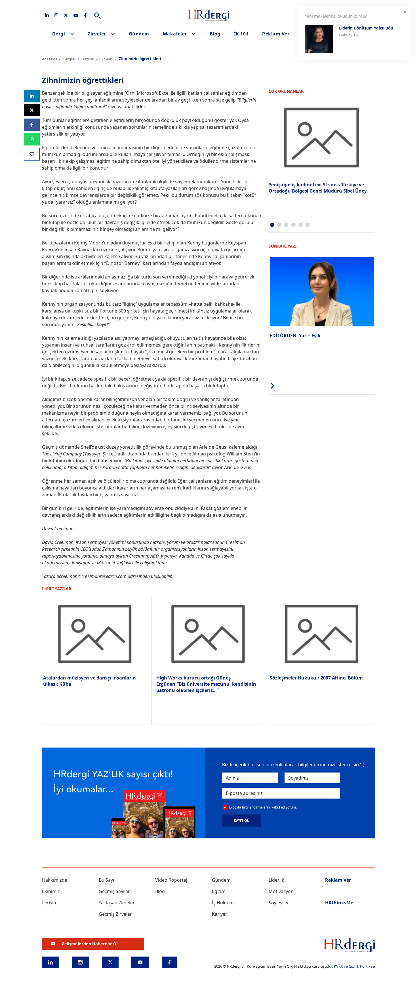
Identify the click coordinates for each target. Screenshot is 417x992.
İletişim (50, 903)
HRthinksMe (339, 903)
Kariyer (219, 914)
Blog (215, 34)
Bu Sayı (106, 880)
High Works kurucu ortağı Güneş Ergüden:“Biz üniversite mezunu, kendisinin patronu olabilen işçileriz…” (206, 684)
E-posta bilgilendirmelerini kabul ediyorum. (263, 807)
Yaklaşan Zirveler (117, 903)
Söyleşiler (279, 903)
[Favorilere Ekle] (32, 154)
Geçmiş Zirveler (115, 914)
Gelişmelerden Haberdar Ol (89, 943)
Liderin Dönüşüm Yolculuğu (366, 28)
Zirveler (97, 34)
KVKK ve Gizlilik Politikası (354, 966)
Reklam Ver (275, 34)
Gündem (139, 34)
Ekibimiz (51, 891)
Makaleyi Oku (349, 35)
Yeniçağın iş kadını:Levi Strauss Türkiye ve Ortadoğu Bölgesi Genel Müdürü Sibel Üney (318, 187)
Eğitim (219, 891)
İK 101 (241, 34)
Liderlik (276, 880)
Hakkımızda (54, 880)
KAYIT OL (241, 820)
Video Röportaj (171, 880)
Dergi (58, 34)
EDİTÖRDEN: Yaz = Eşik (295, 335)
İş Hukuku (223, 903)
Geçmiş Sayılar (114, 891)
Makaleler (175, 34)
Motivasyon (281, 891)
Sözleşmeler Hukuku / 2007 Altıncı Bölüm (316, 678)
